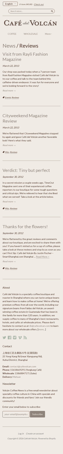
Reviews (15, 97)
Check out (39, 4)
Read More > (42, 256)
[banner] (31, 23)
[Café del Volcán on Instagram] (15, 337)
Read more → (9, 90)
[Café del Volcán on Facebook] (9, 337)
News (9, 46)
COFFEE (12, 33)
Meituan (17, 377)
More (48, 33)
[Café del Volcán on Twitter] (4, 337)
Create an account (35, 433)
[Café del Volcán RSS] (25, 337)
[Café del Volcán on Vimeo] (20, 337)
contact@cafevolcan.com (23, 366)
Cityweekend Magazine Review (25, 118)
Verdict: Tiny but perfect (26, 170)
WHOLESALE (31, 33)
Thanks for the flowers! (25, 226)
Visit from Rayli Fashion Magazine (25, 56)
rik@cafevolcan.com (39, 325)
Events (8, 97)
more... (41, 329)
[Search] (52, 11)
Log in (21, 433)
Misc (7, 152)
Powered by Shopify (46, 438)
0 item (25, 4)
